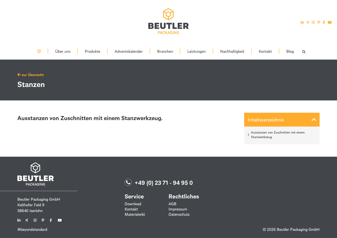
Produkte (92, 51)
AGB (172, 203)
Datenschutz (179, 214)
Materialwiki (135, 214)
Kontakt (265, 51)
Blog (290, 51)
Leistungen (196, 51)
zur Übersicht (32, 74)
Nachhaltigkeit (232, 51)
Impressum (177, 209)
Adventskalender (129, 51)
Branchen (165, 51)
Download (133, 203)
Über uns (62, 51)
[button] (304, 52)
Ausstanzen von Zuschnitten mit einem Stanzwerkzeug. (278, 134)
